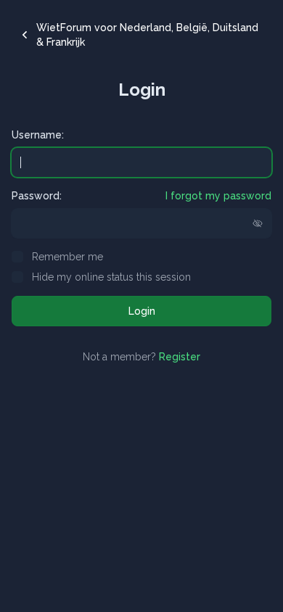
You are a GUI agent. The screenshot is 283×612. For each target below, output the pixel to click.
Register (179, 357)
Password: (37, 196)
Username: (38, 135)
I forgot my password (218, 196)
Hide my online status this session (111, 277)
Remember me (67, 256)
